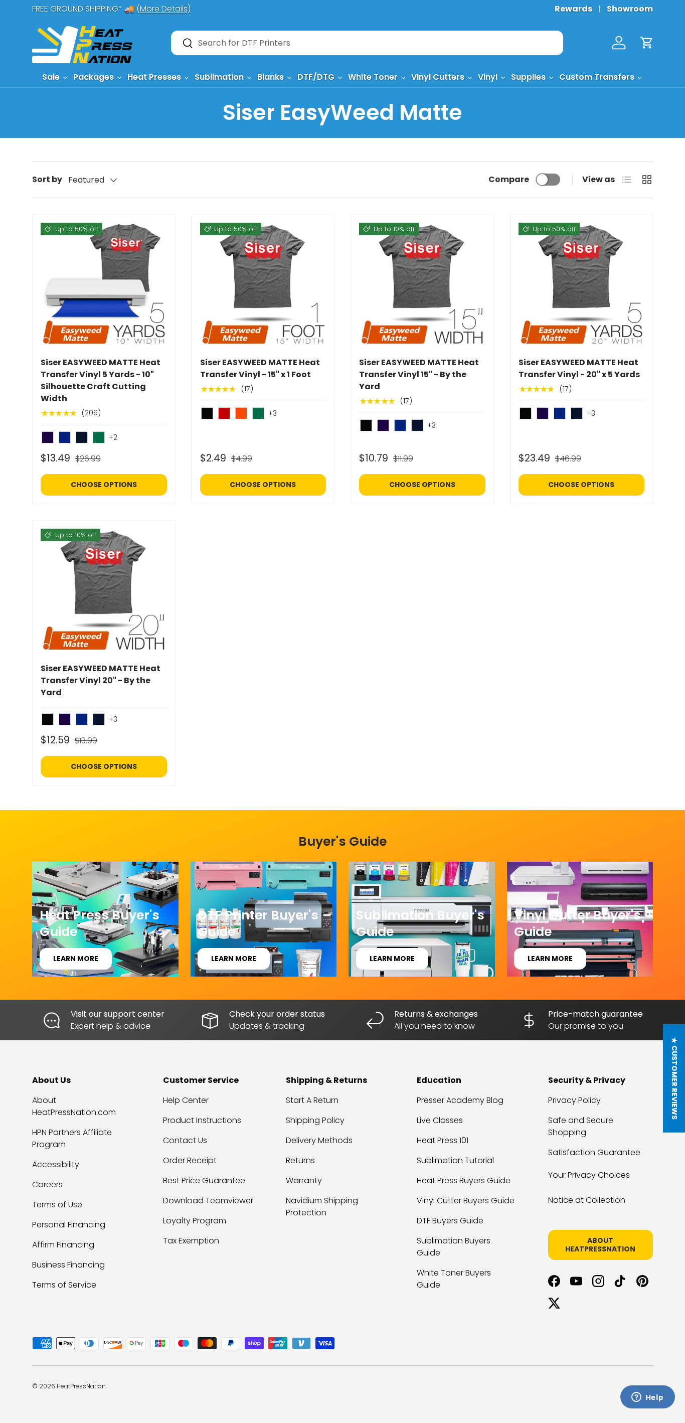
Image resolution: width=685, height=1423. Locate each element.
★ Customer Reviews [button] (674, 1078)
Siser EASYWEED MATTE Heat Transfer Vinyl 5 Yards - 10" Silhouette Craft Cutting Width (100, 380)
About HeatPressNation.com (74, 1106)
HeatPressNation (81, 1386)
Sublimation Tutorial (455, 1160)
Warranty (304, 1180)
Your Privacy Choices (589, 1175)
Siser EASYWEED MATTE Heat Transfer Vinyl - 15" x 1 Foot (260, 368)
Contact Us (185, 1140)
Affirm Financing (63, 1244)
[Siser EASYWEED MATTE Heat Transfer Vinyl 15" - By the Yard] (422, 286)
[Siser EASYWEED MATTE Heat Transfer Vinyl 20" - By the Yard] (104, 592)
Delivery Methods (319, 1140)
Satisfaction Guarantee (594, 1152)
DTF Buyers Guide (450, 1220)
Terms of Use (57, 1204)
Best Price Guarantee (204, 1180)
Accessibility (55, 1164)
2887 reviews (614, 1393)
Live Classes (440, 1120)
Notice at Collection (586, 1200)
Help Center (186, 1100)
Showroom (630, 9)
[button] (647, 43)
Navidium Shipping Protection (322, 1206)
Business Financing (68, 1265)
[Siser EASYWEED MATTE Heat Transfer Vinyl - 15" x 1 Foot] (263, 286)
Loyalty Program (194, 1220)
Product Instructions (202, 1120)
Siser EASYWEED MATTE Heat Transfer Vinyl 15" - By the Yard (419, 374)
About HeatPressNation (600, 1244)
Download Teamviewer (208, 1200)
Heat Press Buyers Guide (463, 1180)
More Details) (165, 9)
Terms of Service (64, 1285)
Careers (47, 1184)
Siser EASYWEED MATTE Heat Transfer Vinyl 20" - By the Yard (100, 680)
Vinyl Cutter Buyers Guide (466, 1200)
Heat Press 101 (442, 1140)
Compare (508, 179)
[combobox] (367, 43)
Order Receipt (190, 1160)
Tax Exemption (191, 1240)
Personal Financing (68, 1224)
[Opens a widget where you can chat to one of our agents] (647, 1397)
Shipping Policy (315, 1120)
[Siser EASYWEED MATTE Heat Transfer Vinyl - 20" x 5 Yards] (582, 286)
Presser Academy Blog (460, 1100)
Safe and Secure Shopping (580, 1126)
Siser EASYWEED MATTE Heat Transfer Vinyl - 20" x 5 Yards (579, 368)
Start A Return (312, 1100)
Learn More (75, 959)
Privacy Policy (574, 1100)
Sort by (47, 179)
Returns (300, 1160)
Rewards (573, 9)
